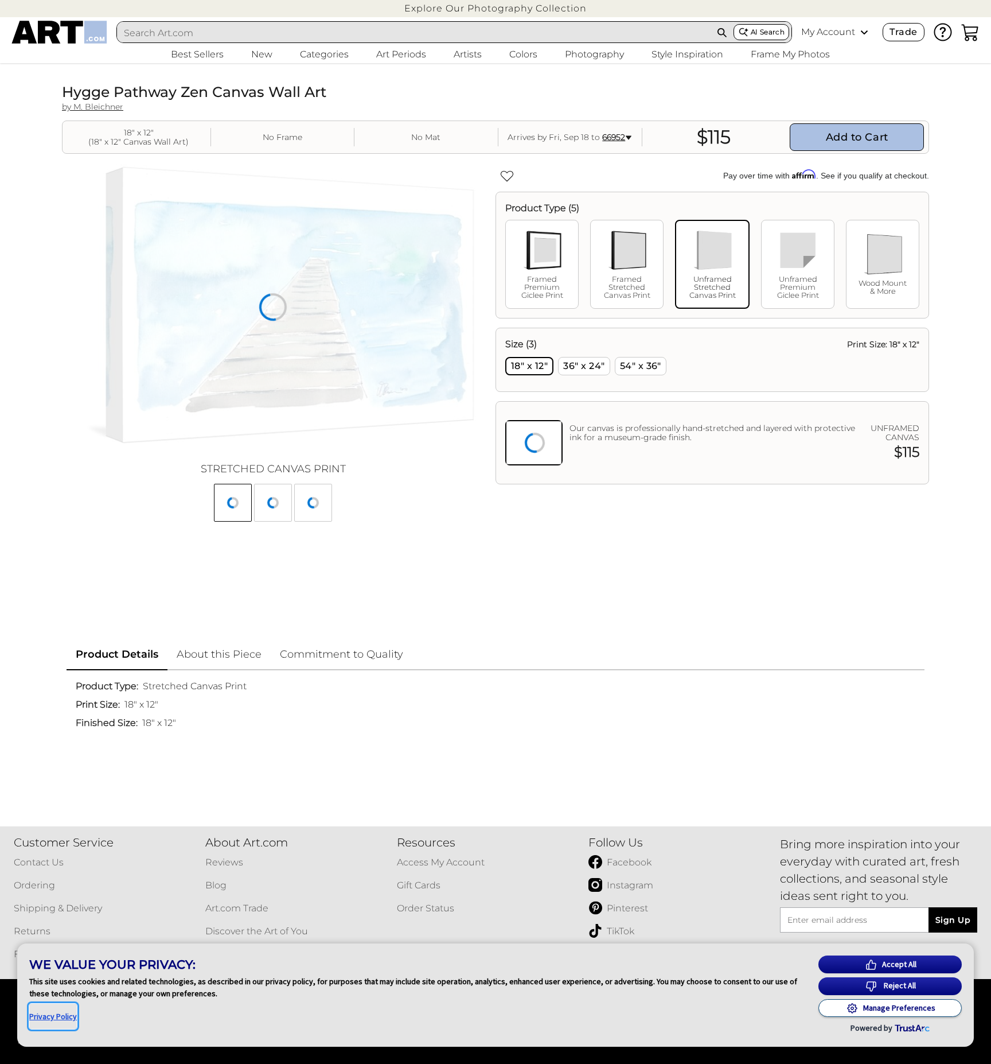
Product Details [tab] (117, 654)
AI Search (768, 32)
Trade (903, 31)
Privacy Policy (53, 1016)
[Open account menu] (864, 32)
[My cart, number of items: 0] (970, 32)
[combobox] (414, 33)
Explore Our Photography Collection (495, 8)
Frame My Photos (790, 54)
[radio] (529, 366)
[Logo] (59, 32)
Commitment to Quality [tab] (341, 654)
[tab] (542, 264)
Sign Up (952, 920)
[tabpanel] (712, 406)
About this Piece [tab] (219, 654)
